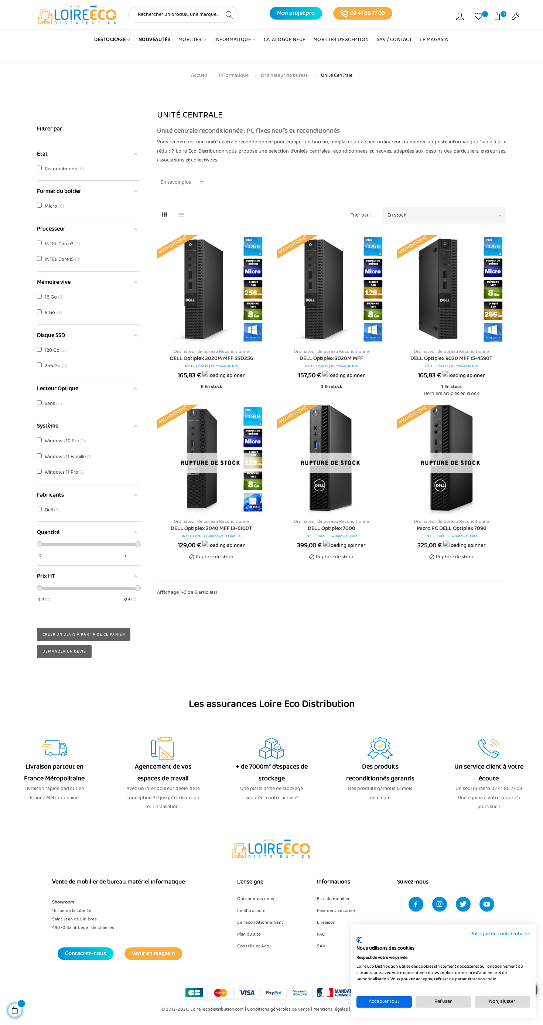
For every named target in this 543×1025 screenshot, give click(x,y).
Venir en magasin (153, 953)
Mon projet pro (296, 13)
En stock (445, 215)
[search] (229, 14)
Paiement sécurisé (336, 910)
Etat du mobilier (333, 898)
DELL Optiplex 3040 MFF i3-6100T (211, 528)
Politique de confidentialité (500, 934)
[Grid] (164, 215)
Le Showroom (251, 910)
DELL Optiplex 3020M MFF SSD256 (211, 358)
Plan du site (249, 934)
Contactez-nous (85, 953)
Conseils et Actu (254, 946)
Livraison (326, 922)
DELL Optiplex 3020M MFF (331, 358)
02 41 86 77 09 (367, 13)
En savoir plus (176, 182)
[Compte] (460, 18)
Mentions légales (330, 1009)
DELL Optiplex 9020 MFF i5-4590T (451, 358)
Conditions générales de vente (278, 1009)
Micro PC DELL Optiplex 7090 (451, 528)
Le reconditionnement (260, 922)
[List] (181, 215)
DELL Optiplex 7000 (331, 528)
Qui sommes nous (255, 898)
